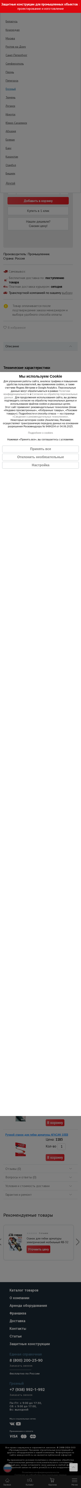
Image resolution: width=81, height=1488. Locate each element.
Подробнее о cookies (40, 432)
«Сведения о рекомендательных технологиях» (40, 416)
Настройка (40, 465)
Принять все (40, 449)
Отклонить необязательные (40, 457)
